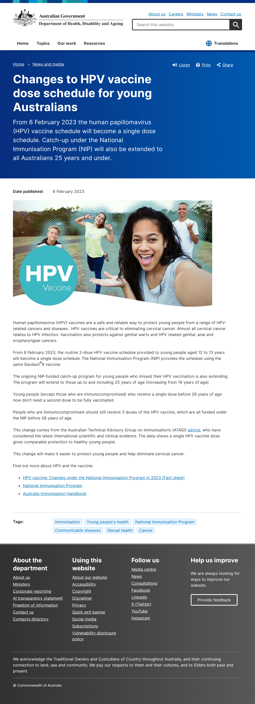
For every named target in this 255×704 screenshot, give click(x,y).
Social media (84, 619)
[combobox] (181, 24)
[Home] (68, 17)
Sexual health (119, 530)
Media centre (143, 569)
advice (194, 429)
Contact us (230, 13)
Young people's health (107, 521)
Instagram (140, 618)
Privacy (79, 605)
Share (227, 64)
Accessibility (84, 584)
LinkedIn (139, 597)
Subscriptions (85, 625)
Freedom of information (35, 605)
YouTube (139, 611)
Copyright (81, 591)
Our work (67, 43)
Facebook (140, 590)
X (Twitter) (141, 604)
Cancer (146, 530)
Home (23, 43)
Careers (176, 13)
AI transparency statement (38, 598)
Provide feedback (214, 599)
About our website (89, 577)
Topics (43, 43)
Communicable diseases (78, 530)
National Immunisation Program (52, 485)
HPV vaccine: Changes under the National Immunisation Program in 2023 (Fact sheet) (104, 477)
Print (206, 64)
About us (156, 13)
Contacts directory (31, 619)
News (212, 13)
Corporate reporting (32, 591)
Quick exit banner (88, 612)
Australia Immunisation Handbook (54, 493)
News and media (48, 64)
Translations (226, 43)
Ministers (195, 13)
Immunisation (67, 521)
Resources (94, 43)
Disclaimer (82, 598)
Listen (184, 64)
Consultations (144, 583)
